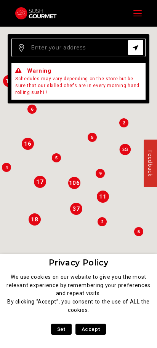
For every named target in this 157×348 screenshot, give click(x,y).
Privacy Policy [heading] (79, 262)
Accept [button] (91, 329)
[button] (125, 149)
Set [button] (61, 329)
